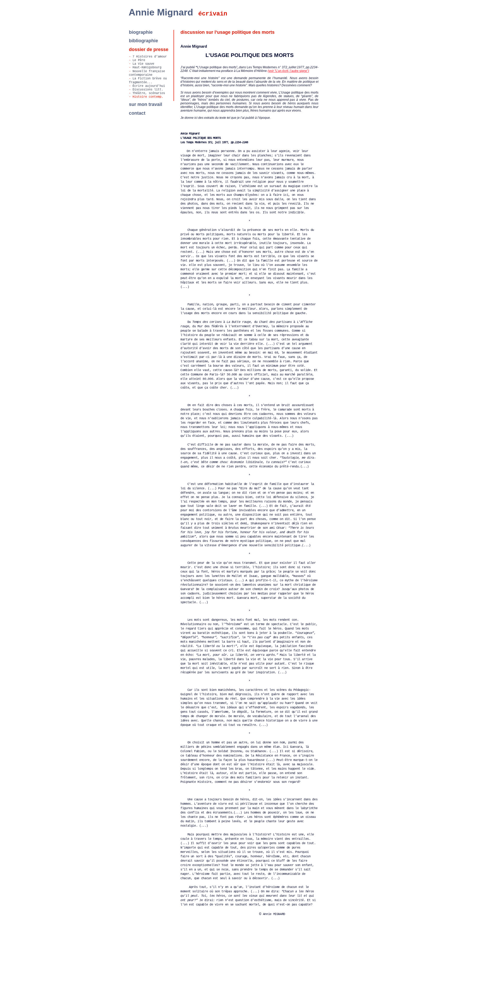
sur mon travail (145, 104)
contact (137, 113)
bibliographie (143, 40)
